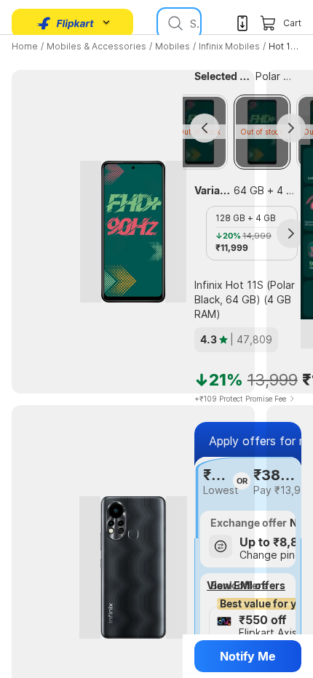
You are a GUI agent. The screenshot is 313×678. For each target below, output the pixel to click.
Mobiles (172, 46)
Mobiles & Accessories (96, 46)
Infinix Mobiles (229, 46)
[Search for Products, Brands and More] (174, 23)
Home (25, 46)
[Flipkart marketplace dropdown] (65, 23)
